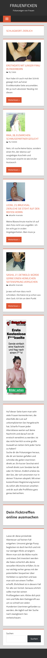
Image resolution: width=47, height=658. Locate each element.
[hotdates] (16, 357)
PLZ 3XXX (12, 72)
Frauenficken (23, 5)
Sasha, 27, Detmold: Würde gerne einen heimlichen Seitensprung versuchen (22, 278)
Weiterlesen (13, 100)
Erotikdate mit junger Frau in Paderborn (23, 67)
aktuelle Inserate (16, 215)
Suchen (9, 633)
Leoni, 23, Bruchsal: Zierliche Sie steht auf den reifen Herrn (22, 208)
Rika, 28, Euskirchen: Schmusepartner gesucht (22, 137)
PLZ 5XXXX (13, 142)
